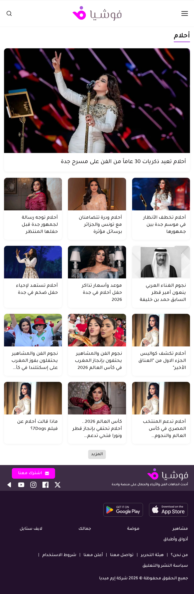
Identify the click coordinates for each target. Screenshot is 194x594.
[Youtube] (21, 485)
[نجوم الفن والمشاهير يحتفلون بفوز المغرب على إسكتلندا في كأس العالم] (33, 330)
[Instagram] (33, 485)
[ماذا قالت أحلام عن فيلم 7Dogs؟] (33, 398)
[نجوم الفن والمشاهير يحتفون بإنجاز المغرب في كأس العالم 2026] (97, 330)
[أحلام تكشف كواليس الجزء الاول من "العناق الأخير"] (161, 330)
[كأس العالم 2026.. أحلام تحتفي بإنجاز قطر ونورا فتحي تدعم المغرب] (97, 398)
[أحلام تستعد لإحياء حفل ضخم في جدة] (33, 262)
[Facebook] (45, 485)
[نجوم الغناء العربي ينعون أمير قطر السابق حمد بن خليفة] (161, 262)
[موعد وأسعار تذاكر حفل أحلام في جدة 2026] (97, 262)
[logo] (97, 13)
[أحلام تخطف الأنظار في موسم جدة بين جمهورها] (161, 194)
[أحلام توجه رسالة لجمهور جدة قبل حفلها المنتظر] (33, 194)
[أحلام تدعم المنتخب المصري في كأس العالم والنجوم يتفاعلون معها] (161, 398)
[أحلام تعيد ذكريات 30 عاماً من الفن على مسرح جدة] (97, 100)
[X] (58, 485)
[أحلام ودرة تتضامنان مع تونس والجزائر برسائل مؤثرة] (97, 194)
